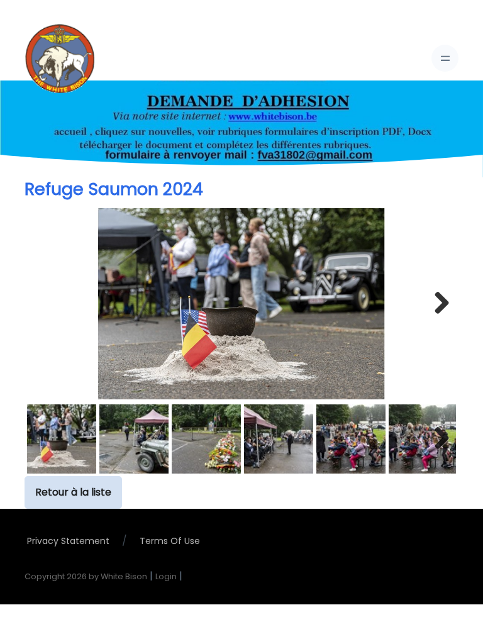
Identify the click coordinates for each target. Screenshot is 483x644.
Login (166, 576)
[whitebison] (60, 58)
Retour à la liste (73, 492)
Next (437, 303)
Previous (45, 303)
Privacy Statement (68, 541)
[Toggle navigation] (444, 58)
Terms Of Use (170, 541)
